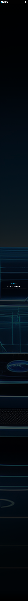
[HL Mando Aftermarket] (4, 2)
